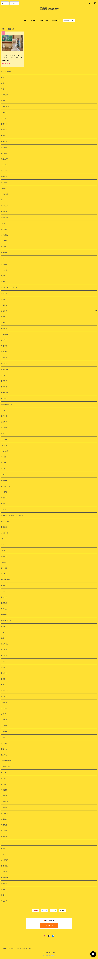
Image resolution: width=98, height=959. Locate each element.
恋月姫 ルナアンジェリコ (9, 287)
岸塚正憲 (4, 790)
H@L (2, 539)
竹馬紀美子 (4, 877)
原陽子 (3, 854)
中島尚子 (4, 842)
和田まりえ (4, 772)
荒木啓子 (4, 135)
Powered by (47, 955)
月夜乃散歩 (4, 451)
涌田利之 (4, 778)
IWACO (3, 188)
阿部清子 (4, 130)
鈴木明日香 (4, 393)
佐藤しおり (4, 352)
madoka (4, 614)
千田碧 (3, 410)
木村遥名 (4, 264)
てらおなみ (4, 463)
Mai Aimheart (5, 579)
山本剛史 (4, 872)
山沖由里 (4, 708)
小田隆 (3, 223)
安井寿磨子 (4, 866)
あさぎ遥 (4, 118)
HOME (25, 21)
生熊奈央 (4, 147)
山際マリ (3, 714)
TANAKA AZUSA (6, 404)
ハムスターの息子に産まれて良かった (12, 515)
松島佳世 (4, 597)
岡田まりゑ (4, 813)
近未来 (3, 276)
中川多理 (4, 492)
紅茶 (2, 77)
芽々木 (3, 667)
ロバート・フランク (6, 766)
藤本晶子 (4, 556)
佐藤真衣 (4, 357)
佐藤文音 (4, 346)
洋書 (2, 89)
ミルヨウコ (4, 661)
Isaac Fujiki (5, 165)
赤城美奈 (4, 883)
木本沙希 (4, 270)
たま (2, 433)
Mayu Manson (6, 620)
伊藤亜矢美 (4, 801)
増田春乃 (4, 574)
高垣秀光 (4, 825)
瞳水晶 (3, 889)
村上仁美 (4, 673)
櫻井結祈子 (4, 334)
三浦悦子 (4, 632)
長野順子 (4, 503)
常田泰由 (4, 831)
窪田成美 (4, 252)
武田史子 (4, 422)
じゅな (3, 375)
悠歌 (2, 544)
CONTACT (55, 21)
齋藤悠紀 (4, 819)
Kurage (3, 246)
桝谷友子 (4, 591)
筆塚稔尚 (4, 836)
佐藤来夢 (4, 895)
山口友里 (4, 720)
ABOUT (33, 21)
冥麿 (2, 685)
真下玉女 (4, 585)
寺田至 (3, 474)
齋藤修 (3, 317)
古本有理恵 (4, 860)
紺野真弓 (4, 311)
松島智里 (4, 603)
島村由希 (4, 363)
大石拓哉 (4, 807)
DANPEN (4, 445)
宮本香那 (4, 655)
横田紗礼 (4, 755)
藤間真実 (4, 480)
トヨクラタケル (5, 486)
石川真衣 (4, 171)
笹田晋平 (4, 340)
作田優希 (4, 328)
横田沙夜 (4, 749)
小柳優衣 (4, 305)
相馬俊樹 (4, 416)
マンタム (3, 626)
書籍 (2, 83)
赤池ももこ (4, 112)
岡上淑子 (4, 901)
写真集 (3, 100)
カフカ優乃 (4, 235)
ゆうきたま (4, 743)
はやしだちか (5, 521)
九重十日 (4, 293)
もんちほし (4, 696)
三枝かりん (4, 322)
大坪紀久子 (4, 206)
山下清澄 (4, 725)
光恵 (2, 638)
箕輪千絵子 (4, 644)
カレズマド (4, 241)
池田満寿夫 (4, 159)
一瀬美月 (4, 176)
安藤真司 (4, 796)
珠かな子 (4, 439)
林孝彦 (3, 848)
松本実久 (4, 609)
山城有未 (4, 731)
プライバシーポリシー (8, 948)
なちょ (3, 468)
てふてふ (3, 457)
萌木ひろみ (4, 690)
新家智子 (4, 381)
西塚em (3, 509)
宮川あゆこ (4, 650)
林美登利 (4, 527)
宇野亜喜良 (4, 194)
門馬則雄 (4, 702)
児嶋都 (3, 299)
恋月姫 (3, 282)
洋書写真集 (4, 95)
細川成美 (4, 568)
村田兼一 (4, 679)
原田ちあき (4, 533)
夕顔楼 (3, 737)
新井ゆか (4, 141)
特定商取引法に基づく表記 (24, 948)
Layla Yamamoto (6, 761)
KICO (3, 258)
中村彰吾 (4, 498)
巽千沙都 (4, 428)
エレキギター (5, 106)
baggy (3, 550)
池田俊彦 (4, 153)
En (2, 200)
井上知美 (4, 182)
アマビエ (3, 784)
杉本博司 (4, 387)
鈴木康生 (4, 398)
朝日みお (4, 124)
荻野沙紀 (4, 211)
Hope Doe (4, 562)
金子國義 (4, 229)
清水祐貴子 (4, 369)
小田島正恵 (4, 217)
